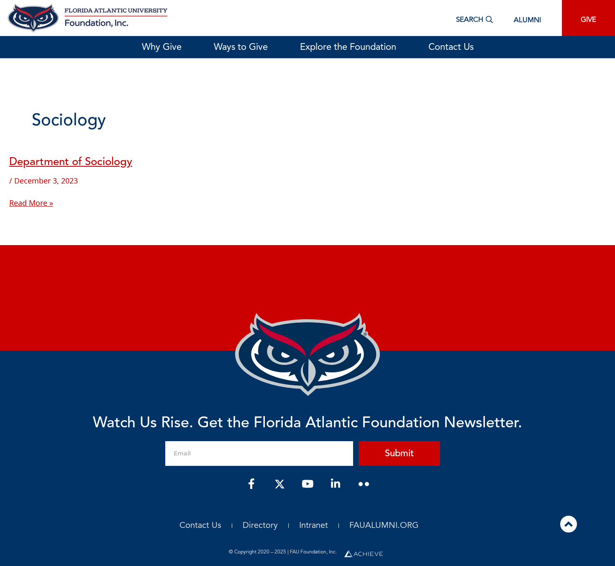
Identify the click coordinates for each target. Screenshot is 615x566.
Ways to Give (241, 47)
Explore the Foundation (348, 47)
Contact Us (451, 47)
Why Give (162, 47)
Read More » (31, 202)
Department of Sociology (70, 162)
